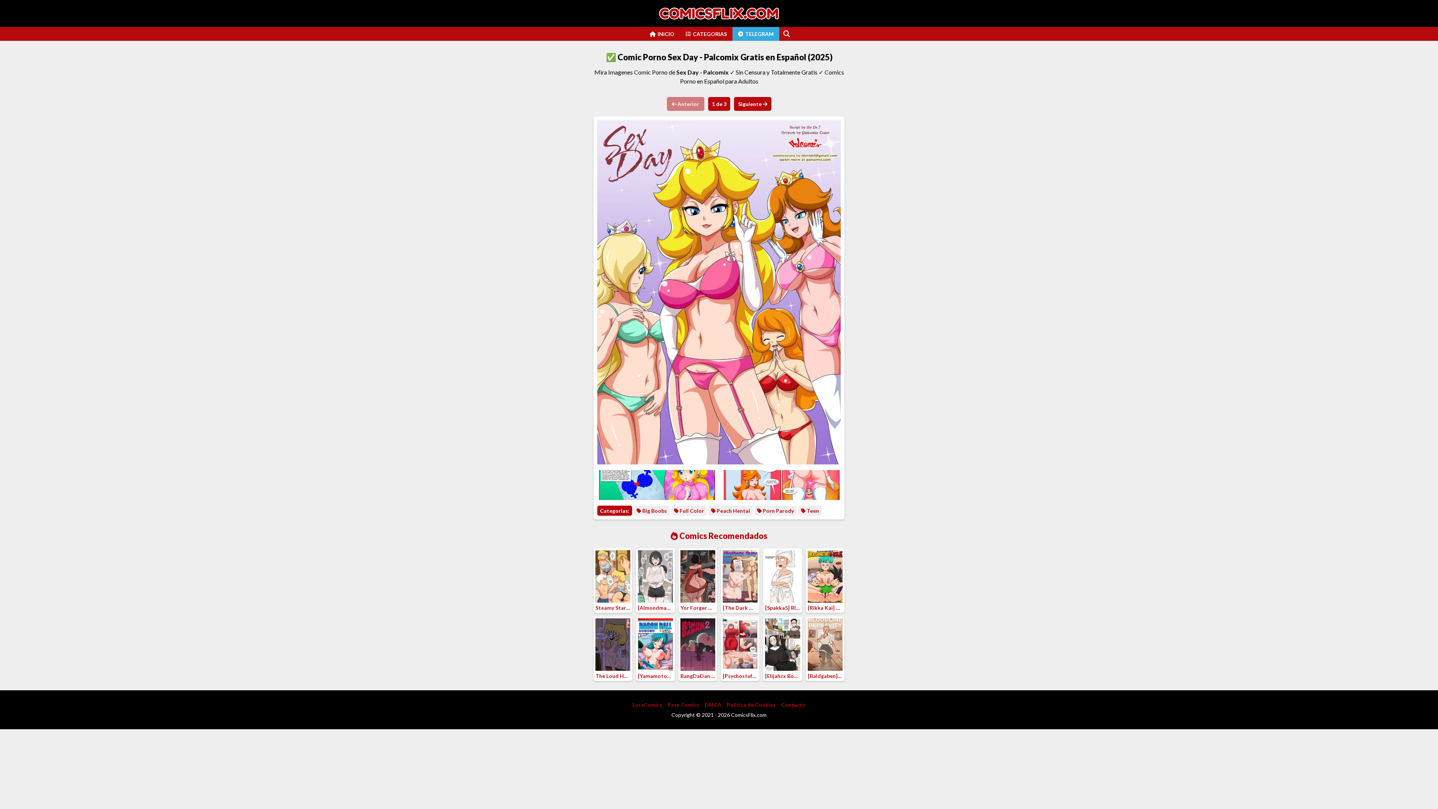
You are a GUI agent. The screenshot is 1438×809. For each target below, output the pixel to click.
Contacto (793, 705)
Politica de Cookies (751, 705)
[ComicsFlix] (719, 13)
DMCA (713, 705)
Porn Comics (683, 705)
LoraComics (647, 705)
